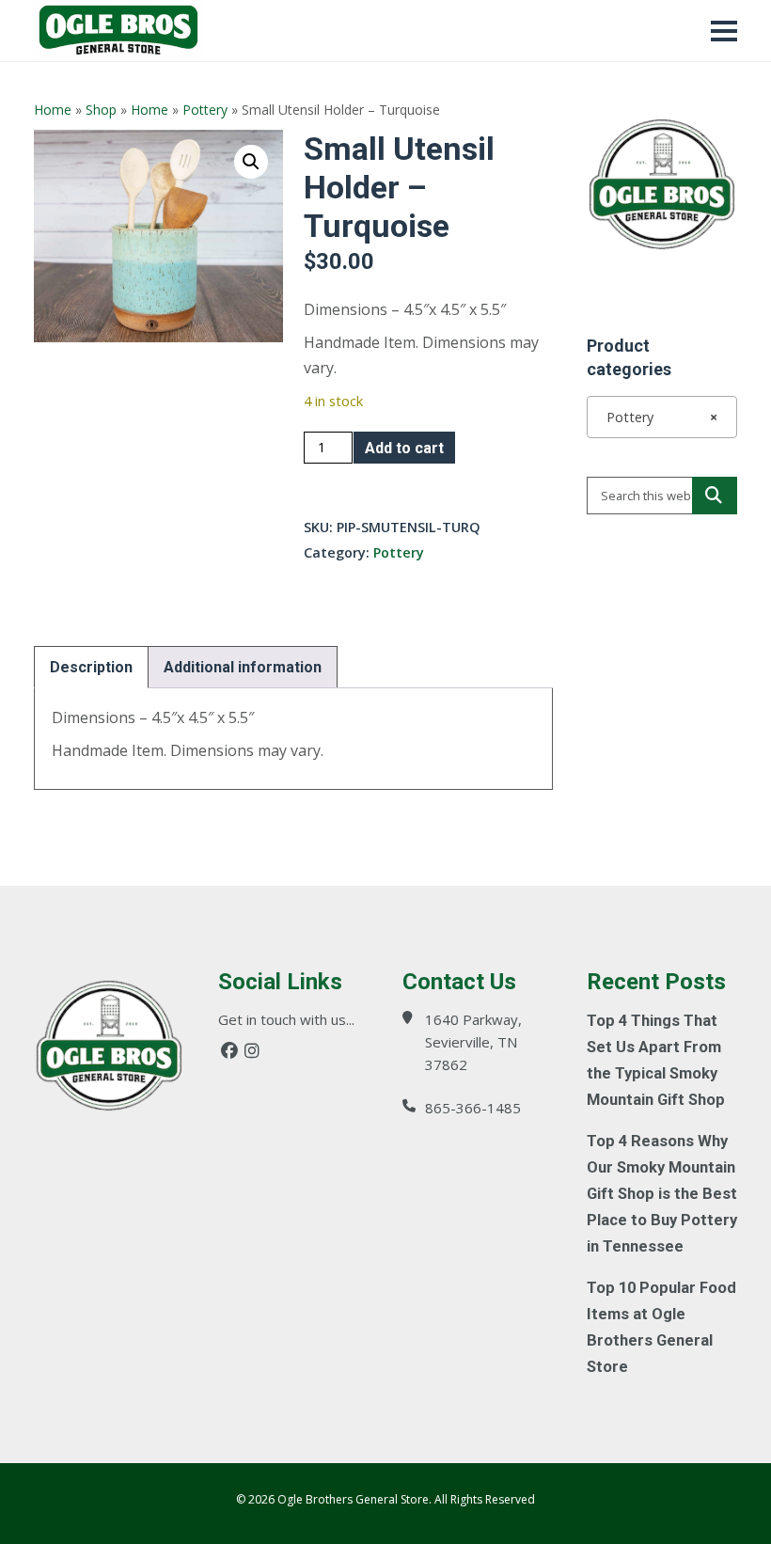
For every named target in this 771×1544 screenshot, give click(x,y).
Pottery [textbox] (656, 417)
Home (52, 109)
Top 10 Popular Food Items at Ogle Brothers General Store (661, 1327)
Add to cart (404, 448)
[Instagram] (252, 1051)
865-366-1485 (473, 1107)
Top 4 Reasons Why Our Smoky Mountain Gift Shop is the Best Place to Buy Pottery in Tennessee (662, 1193)
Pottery (205, 109)
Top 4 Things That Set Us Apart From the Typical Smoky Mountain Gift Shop (656, 1060)
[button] (251, 162)
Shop (101, 109)
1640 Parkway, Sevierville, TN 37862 (473, 1042)
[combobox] (662, 416)
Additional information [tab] (243, 667)
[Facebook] (229, 1051)
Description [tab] (91, 667)
